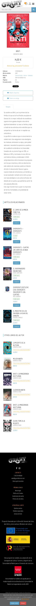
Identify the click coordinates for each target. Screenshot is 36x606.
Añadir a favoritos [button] (14, 93)
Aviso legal (18, 490)
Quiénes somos (18, 508)
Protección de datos (18, 499)
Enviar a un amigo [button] (14, 98)
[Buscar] (33, 9)
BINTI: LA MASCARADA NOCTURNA (20, 406)
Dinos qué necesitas (18, 481)
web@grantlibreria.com (18, 478)
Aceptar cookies (14, 603)
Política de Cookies (18, 493)
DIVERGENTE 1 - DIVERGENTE (18, 229)
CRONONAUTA (18, 71)
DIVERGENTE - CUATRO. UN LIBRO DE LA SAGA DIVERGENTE (21, 249)
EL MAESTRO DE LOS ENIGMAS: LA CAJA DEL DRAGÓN (20, 313)
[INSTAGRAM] (19, 468)
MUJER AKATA (17, 359)
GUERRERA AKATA (19, 390)
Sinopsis (8, 107)
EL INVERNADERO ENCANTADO (19, 269)
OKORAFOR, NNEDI (18, 54)
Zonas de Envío (18, 514)
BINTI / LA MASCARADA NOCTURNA (21, 375)
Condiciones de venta (18, 496)
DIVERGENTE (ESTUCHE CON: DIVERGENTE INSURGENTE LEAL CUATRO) (21, 291)
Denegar (23, 603)
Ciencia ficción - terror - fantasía (23, 75)
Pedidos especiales (18, 511)
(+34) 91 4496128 (18, 476)
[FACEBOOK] (16, 468)
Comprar (16, 223)
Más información (25, 599)
